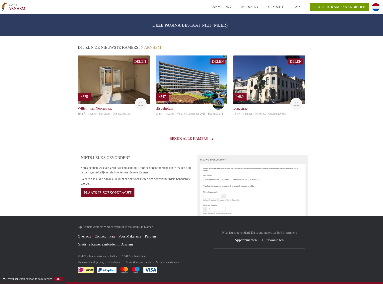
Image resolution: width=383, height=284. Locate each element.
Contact (100, 236)
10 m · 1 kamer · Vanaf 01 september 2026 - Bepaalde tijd (189, 113)
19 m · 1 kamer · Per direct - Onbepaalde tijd (104, 113)
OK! (58, 278)
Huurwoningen (273, 240)
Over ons (84, 236)
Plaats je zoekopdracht (107, 193)
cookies (23, 278)
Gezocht (275, 6)
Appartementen (246, 240)
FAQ (296, 6)
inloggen (249, 6)
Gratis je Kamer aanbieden (339, 7)
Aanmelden (220, 6)
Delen (140, 61)
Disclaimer (115, 262)
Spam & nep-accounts (139, 262)
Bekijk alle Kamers (189, 139)
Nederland (140, 256)
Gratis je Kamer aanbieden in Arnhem (105, 244)
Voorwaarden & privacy (92, 262)
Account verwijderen (167, 262)
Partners (151, 236)
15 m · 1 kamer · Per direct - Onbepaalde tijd (259, 113)
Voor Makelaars (129, 236)
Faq (112, 236)
